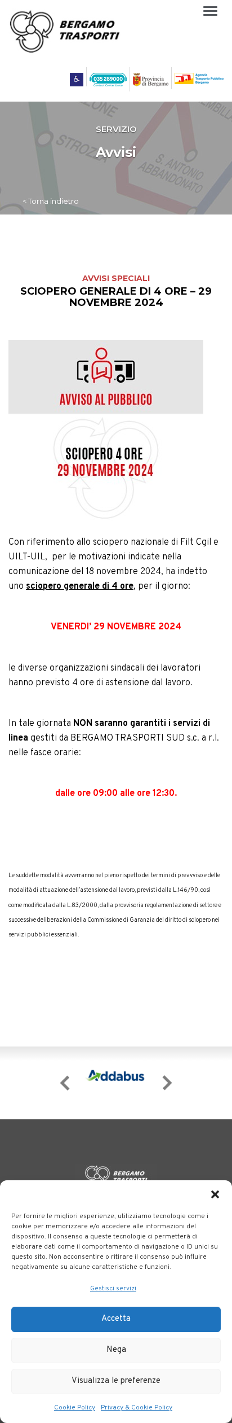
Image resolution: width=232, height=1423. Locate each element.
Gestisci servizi (113, 1288)
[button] (215, 1194)
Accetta (116, 1318)
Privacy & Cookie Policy (136, 1407)
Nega (116, 1350)
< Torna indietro (51, 200)
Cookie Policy (74, 1407)
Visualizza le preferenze (116, 1381)
